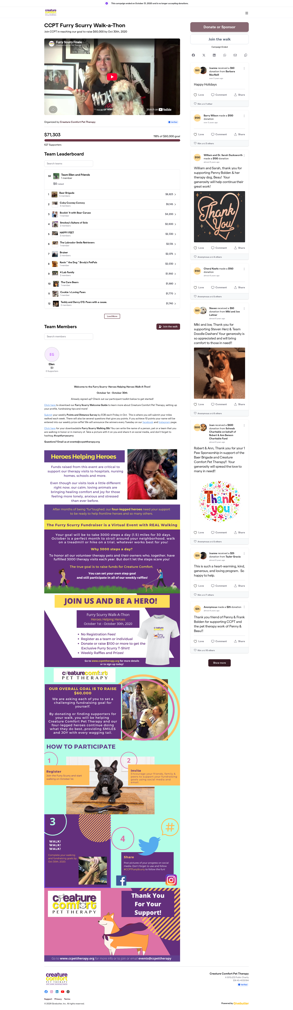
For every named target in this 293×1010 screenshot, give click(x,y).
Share (241, 94)
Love (201, 94)
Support (48, 999)
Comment (221, 94)
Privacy (58, 999)
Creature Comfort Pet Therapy (77, 122)
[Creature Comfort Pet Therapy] (50, 12)
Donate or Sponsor (219, 27)
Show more (219, 663)
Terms (67, 999)
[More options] (244, 68)
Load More (112, 316)
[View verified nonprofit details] (173, 122)
